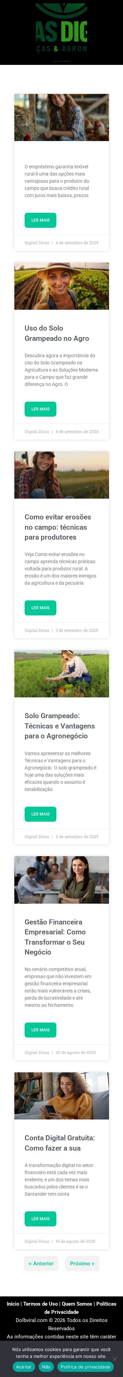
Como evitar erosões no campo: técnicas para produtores (58, 527)
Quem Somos (77, 1304)
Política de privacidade (85, 1366)
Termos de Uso (40, 1304)
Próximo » (82, 1263)
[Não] (114, 1358)
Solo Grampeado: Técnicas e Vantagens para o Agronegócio (60, 726)
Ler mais (40, 220)
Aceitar (24, 1366)
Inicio (13, 1304)
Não (46, 1366)
